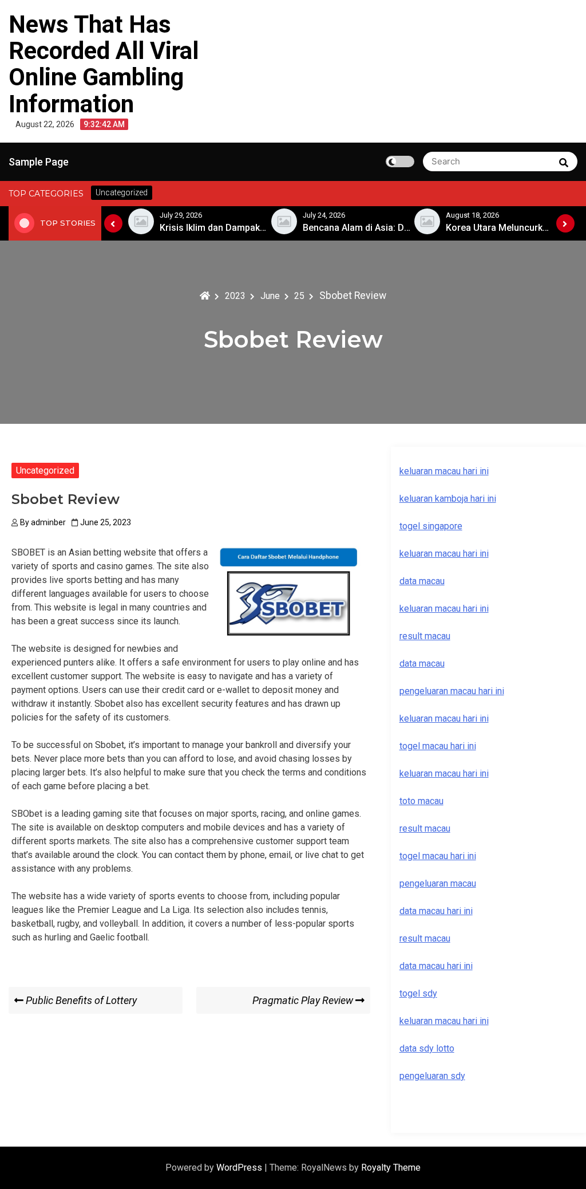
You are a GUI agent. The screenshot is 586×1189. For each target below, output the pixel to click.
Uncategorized (45, 470)
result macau (424, 828)
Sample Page (39, 162)
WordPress (240, 1167)
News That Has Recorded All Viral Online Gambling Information (104, 64)
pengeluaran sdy (432, 1075)
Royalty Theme (391, 1167)
